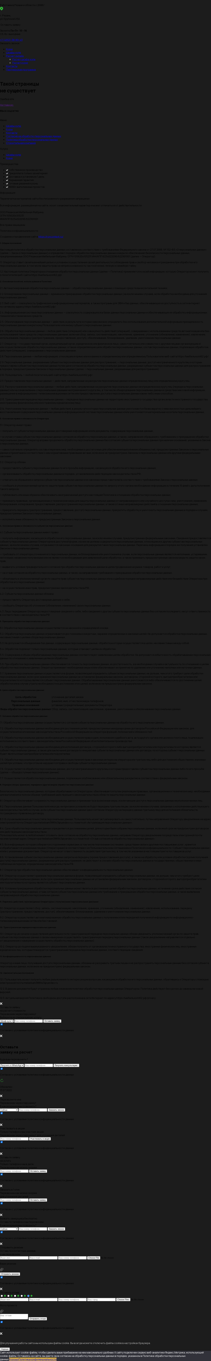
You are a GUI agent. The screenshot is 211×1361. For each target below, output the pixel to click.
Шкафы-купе (13, 52)
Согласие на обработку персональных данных (33, 136)
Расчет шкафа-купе (24, 59)
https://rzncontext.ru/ (50, 236)
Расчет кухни (20, 62)
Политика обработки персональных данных (32, 139)
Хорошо (4, 1349)
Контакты (11, 66)
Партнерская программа (21, 69)
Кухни (9, 49)
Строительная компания (21, 143)
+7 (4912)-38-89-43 (11, 40)
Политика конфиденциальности (38, 1359)
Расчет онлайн (15, 56)
